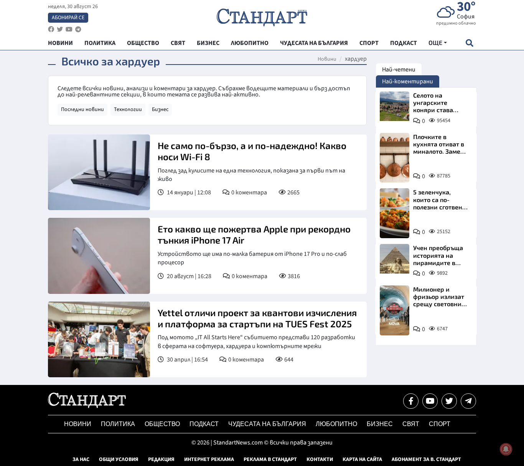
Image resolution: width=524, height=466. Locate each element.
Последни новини (82, 109)
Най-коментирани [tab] (407, 81)
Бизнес (160, 109)
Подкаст (204, 424)
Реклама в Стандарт (270, 459)
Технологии (128, 109)
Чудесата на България (267, 424)
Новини (327, 59)
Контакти (319, 459)
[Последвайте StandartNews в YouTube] (69, 29)
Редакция (161, 459)
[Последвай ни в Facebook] (411, 401)
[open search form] (469, 43)
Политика (118, 424)
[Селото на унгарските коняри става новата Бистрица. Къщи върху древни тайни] (394, 106)
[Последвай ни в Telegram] (468, 401)
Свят (410, 424)
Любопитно (336, 424)
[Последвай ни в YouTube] (430, 401)
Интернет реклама (209, 459)
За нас (81, 459)
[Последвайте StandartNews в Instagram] (60, 29)
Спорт (439, 424)
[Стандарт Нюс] (87, 406)
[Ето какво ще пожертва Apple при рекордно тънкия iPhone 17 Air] (99, 256)
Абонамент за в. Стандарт (426, 459)
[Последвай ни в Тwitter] (449, 401)
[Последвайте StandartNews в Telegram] (78, 29)
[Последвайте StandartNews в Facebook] (51, 29)
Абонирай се (68, 18)
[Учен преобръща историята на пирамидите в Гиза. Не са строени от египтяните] (394, 259)
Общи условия (118, 459)
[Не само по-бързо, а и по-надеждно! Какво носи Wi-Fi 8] (99, 172)
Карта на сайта (362, 459)
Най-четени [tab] (398, 69)
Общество (162, 424)
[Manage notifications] (506, 449)
